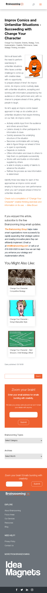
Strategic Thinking (11, 48)
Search (38, 376)
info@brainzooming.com (17, 246)
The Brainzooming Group (16, 229)
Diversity (25, 43)
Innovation (21, 48)
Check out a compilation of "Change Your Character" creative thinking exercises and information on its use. (23, 202)
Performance (27, 45)
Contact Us (9, 546)
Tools (37, 43)
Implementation (10, 45)
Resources (9, 523)
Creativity (19, 45)
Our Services (10, 519)
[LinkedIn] (27, 590)
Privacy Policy (10, 542)
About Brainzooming (13, 511)
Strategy (31, 43)
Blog (6, 527)
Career (35, 45)
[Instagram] (32, 590)
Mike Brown (32, 205)
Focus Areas (9, 515)
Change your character (13, 43)
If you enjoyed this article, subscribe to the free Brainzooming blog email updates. (23, 220)
